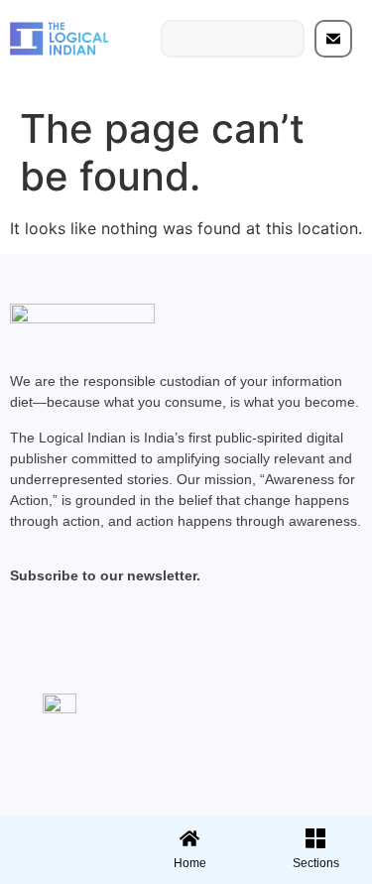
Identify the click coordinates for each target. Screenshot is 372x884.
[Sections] (60, 832)
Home (190, 863)
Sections (60, 870)
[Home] (189, 838)
